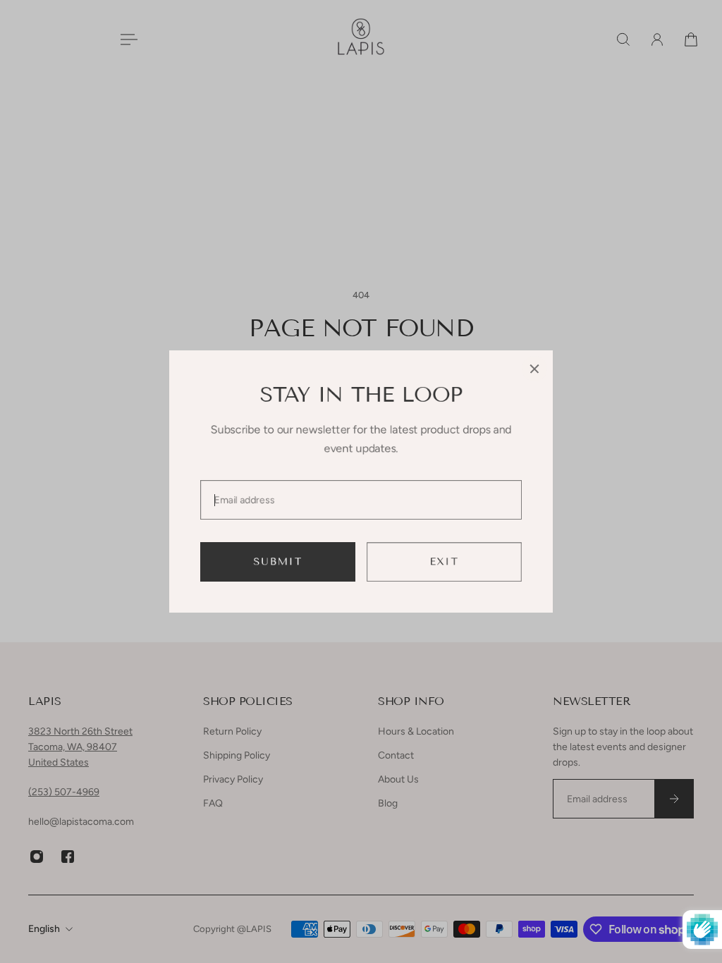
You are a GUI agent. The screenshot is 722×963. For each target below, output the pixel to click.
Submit (278, 562)
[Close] (534, 368)
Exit (444, 562)
